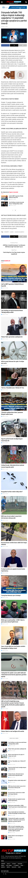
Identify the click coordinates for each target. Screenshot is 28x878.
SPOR (22, 865)
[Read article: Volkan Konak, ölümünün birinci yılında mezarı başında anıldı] (14, 454)
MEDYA (8, 867)
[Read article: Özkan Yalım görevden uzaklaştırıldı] (14, 326)
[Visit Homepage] (14, 2)
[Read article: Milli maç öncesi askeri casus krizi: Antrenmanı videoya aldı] (14, 505)
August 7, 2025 (4, 26)
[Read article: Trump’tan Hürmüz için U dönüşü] (14, 584)
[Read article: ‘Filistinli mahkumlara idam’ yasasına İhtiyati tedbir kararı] (14, 401)
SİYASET (14, 863)
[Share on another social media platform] (23, 45)
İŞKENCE (3, 867)
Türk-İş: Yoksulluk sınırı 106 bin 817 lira (12, 388)
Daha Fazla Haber (14, 738)
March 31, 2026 (13, 199)
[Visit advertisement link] (14, 8)
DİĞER (19, 867)
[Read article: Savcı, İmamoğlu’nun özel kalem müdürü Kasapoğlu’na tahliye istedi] (14, 635)
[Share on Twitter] (14, 45)
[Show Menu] (2, 2)
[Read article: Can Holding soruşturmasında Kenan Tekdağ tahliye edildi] (4, 204)
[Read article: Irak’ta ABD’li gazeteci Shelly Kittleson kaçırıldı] (4, 197)
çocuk (11, 231)
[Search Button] (26, 2)
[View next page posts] (15, 210)
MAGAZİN (14, 867)
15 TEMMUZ (16, 865)
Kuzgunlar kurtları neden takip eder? (12, 491)
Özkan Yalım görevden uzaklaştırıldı (11, 337)
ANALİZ (8, 863)
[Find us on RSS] (5, 874)
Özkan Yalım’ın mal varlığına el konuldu (12, 731)
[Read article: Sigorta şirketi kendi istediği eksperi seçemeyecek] (14, 428)
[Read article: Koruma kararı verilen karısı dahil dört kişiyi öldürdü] (14, 532)
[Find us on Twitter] (3, 874)
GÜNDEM (3, 863)
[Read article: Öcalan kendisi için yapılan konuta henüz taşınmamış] (14, 558)
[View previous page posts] (13, 210)
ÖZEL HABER (9, 865)
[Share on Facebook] (5, 45)
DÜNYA (2, 865)
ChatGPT (7, 231)
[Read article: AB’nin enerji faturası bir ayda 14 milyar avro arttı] (14, 350)
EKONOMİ (20, 863)
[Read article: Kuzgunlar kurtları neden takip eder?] (14, 481)
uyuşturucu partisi (19, 231)
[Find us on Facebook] (1, 874)
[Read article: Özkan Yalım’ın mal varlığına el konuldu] (14, 720)
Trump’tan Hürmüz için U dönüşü (10, 595)
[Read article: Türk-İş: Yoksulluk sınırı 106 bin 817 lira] (14, 377)
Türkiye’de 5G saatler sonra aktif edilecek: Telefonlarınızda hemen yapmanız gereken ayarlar (13, 674)
